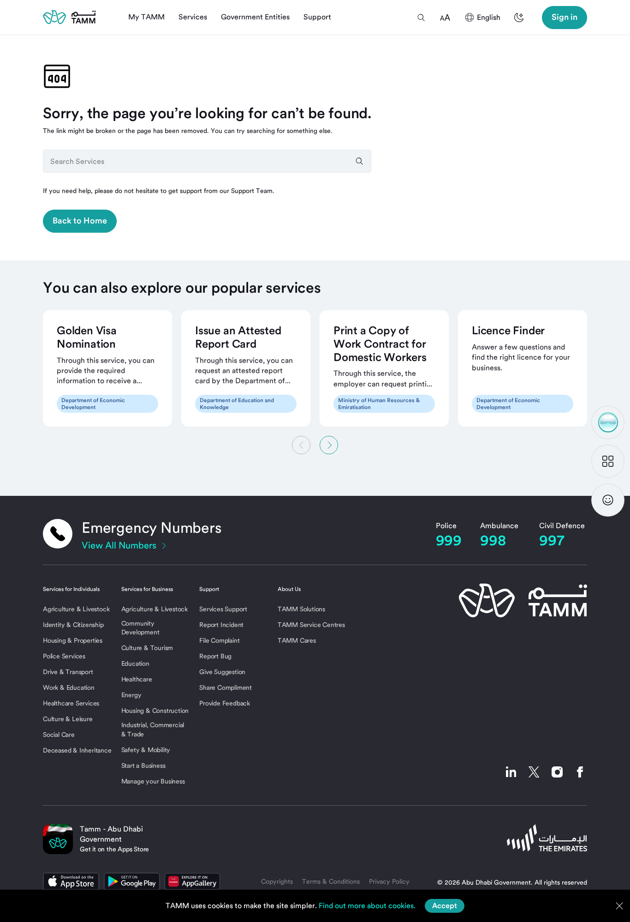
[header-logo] (69, 17)
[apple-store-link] (71, 881)
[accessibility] (445, 17)
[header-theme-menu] (519, 17)
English (488, 17)
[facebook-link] (578, 771)
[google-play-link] (132, 881)
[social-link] (511, 771)
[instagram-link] (557, 771)
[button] (421, 17)
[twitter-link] (534, 771)
